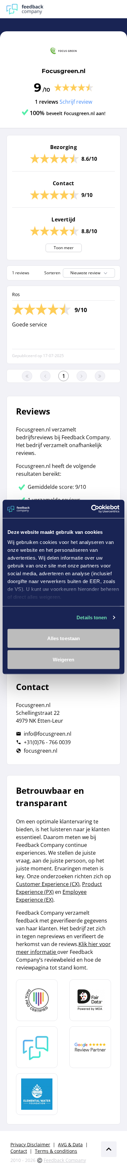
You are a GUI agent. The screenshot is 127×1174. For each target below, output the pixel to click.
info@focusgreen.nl (47, 733)
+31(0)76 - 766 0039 (47, 742)
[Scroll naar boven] (109, 1149)
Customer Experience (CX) (47, 884)
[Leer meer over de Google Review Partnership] (90, 1047)
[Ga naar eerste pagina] (27, 376)
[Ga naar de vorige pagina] (45, 376)
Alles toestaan (63, 638)
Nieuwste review (85, 273)
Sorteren (52, 273)
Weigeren (64, 659)
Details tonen (92, 617)
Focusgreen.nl (63, 71)
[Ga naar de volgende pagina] (82, 376)
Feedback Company (65, 1160)
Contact (18, 1151)
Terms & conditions (56, 1151)
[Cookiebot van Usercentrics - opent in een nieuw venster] (91, 509)
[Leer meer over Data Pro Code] (36, 1000)
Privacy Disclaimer (30, 1144)
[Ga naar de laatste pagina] (100, 376)
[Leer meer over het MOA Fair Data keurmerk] (90, 1000)
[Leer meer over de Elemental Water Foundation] (36, 1094)
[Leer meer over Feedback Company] (36, 1047)
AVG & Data (70, 1144)
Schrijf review (76, 101)
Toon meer (64, 247)
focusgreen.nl (40, 750)
